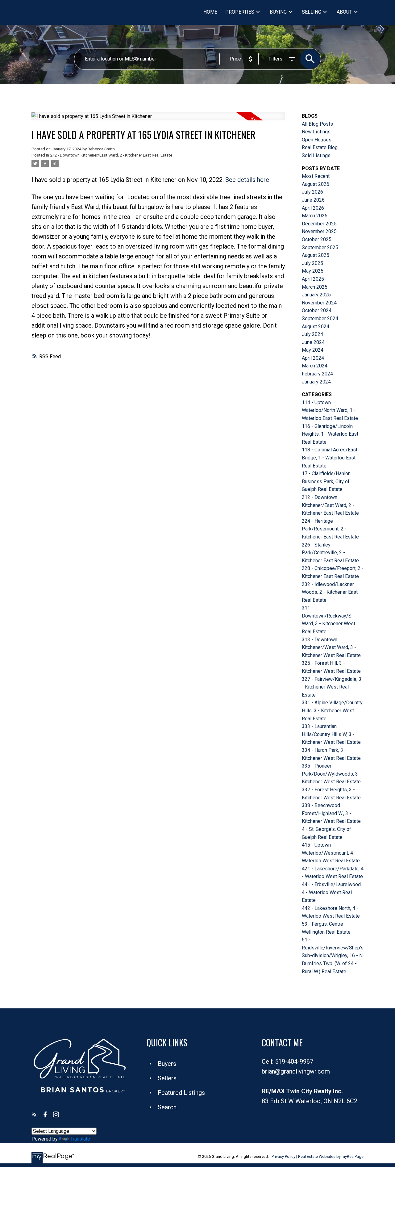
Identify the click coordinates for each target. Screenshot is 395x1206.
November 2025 (319, 231)
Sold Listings (316, 155)
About (344, 12)
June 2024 (313, 342)
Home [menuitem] (210, 12)
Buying (278, 12)
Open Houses (316, 140)
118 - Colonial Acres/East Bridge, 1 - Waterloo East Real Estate (329, 457)
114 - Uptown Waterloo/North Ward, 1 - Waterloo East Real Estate (330, 410)
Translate (80, 1139)
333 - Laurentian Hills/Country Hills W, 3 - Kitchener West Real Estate (331, 734)
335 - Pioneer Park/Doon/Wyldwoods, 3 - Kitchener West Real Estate (331, 774)
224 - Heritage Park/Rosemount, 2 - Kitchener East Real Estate (330, 529)
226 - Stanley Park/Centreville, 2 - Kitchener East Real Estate (330, 552)
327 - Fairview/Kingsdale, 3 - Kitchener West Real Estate (331, 687)
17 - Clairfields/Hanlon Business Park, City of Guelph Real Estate (326, 481)
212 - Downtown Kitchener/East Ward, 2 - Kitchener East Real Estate (111, 155)
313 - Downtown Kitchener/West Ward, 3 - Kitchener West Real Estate (331, 647)
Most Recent (316, 176)
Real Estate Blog (320, 147)
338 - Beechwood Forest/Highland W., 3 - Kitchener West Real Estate (331, 813)
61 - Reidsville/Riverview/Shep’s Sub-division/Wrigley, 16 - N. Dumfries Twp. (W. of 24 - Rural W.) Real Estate (333, 955)
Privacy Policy (283, 1156)
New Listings (316, 132)
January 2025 (316, 295)
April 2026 (313, 208)
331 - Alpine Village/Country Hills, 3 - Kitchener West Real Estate (332, 710)
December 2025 (319, 224)
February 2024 (317, 374)
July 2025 (312, 263)
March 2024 (314, 366)
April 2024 (313, 358)
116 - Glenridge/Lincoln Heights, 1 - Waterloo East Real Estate (330, 434)
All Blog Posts (317, 124)
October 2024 (316, 310)
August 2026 (315, 184)
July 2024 (312, 334)
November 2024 (319, 303)
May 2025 (312, 271)
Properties (239, 12)
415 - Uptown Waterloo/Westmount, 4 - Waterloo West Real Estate (331, 853)
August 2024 (315, 326)
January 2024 (316, 382)
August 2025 (315, 255)
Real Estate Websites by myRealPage (331, 1156)
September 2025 (320, 247)
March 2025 (314, 287)
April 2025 (313, 279)
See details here (247, 179)
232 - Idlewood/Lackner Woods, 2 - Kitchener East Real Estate (330, 592)
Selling (311, 12)
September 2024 (320, 318)
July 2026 (312, 192)
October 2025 (316, 239)
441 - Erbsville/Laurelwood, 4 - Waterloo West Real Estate (332, 892)
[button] (34, 1114)
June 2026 (313, 200)
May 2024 (312, 350)
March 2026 (314, 216)
